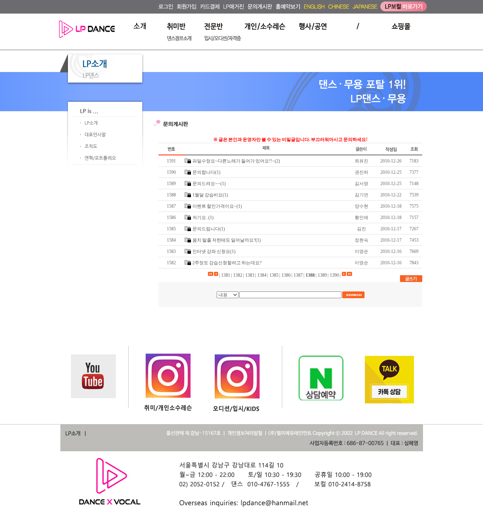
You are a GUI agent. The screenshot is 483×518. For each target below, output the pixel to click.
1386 (286, 275)
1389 (322, 275)
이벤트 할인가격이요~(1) (217, 206)
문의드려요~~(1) (209, 183)
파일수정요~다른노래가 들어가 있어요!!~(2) (236, 161)
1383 (249, 275)
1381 (225, 275)
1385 (273, 275)
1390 (334, 275)
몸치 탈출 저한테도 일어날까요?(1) (226, 240)
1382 (237, 275)
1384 (261, 275)
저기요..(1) (203, 217)
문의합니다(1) (206, 172)
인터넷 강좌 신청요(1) (213, 251)
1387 (298, 275)
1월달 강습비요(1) (210, 195)
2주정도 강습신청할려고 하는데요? (226, 262)
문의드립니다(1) (208, 228)
